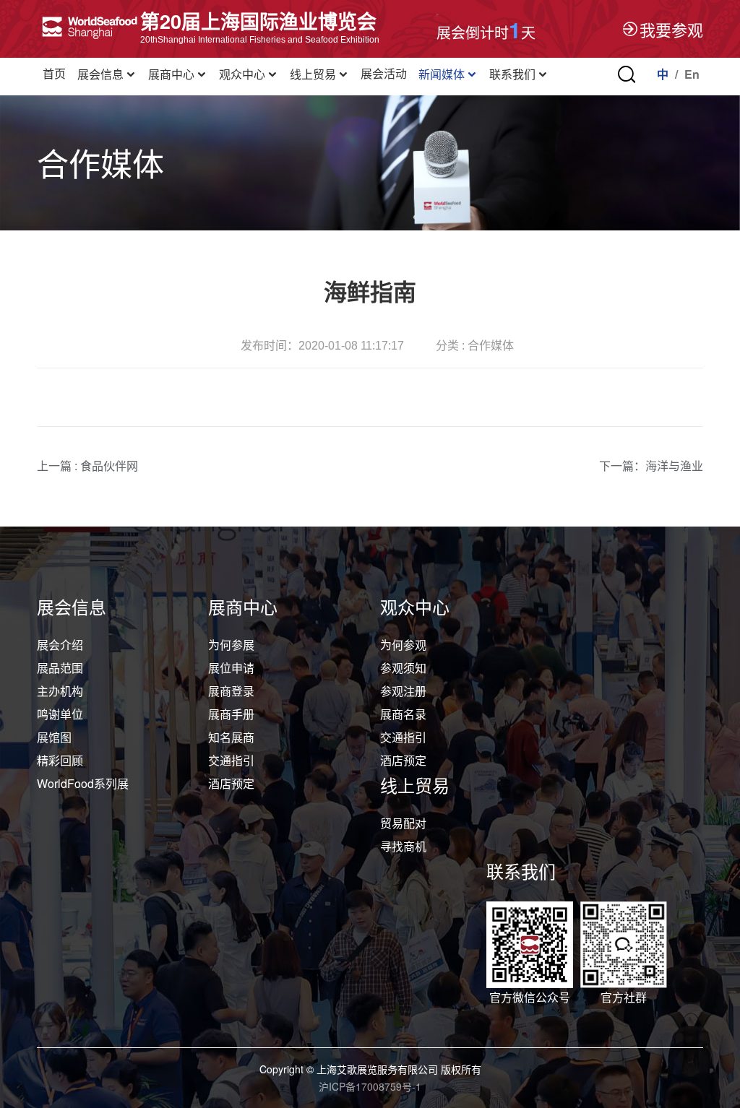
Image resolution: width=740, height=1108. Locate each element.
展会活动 (384, 74)
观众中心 (242, 75)
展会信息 (100, 75)
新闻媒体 (441, 75)
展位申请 (231, 667)
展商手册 (231, 714)
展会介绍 (60, 644)
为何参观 (403, 644)
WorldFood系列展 (83, 783)
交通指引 (231, 760)
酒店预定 (231, 783)
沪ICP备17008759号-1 (370, 1086)
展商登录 (231, 691)
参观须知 (403, 667)
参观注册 (403, 691)
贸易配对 (403, 823)
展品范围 (60, 667)
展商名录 (403, 714)
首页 (54, 74)
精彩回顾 (60, 760)
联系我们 (512, 75)
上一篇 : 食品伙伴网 (87, 465)
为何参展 (231, 644)
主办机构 (60, 691)
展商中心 (171, 75)
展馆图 (54, 737)
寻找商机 (403, 846)
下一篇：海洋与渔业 (651, 465)
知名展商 (231, 737)
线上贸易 (313, 75)
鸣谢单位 (60, 714)
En (692, 74)
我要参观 (671, 29)
